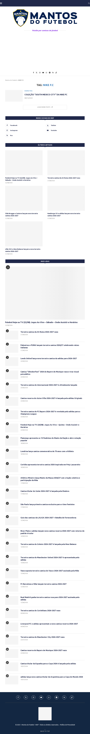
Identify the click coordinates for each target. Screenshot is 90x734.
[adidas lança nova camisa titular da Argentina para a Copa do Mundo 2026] (11, 680)
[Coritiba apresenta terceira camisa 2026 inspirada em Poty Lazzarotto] (11, 467)
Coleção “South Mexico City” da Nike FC (45, 94)
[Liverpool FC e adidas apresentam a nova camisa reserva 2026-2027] (11, 627)
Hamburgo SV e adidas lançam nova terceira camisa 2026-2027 (63, 215)
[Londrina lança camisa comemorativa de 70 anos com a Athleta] (11, 454)
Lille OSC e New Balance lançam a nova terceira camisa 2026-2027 (22, 250)
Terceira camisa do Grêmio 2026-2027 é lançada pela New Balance (48, 544)
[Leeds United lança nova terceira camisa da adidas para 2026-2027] (11, 361)
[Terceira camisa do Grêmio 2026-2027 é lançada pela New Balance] (11, 547)
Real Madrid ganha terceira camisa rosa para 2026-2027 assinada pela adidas (50, 598)
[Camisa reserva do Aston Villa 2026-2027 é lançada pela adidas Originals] (11, 401)
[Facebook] (33, 72)
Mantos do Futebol (11, 80)
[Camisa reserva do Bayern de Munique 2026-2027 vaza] (11, 653)
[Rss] (53, 72)
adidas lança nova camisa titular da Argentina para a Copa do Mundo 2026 (52, 677)
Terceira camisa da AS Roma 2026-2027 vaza (63, 178)
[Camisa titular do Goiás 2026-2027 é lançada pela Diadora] (11, 494)
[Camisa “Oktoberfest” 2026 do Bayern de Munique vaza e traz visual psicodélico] (11, 375)
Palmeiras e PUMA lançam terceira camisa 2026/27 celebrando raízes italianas (50, 346)
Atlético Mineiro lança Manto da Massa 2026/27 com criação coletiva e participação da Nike (50, 479)
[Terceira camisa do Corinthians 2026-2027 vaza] (11, 613)
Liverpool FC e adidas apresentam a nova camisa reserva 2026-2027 (49, 624)
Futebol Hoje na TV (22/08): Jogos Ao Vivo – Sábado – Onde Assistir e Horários (21, 179)
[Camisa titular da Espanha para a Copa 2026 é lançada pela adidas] (11, 666)
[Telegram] (49, 72)
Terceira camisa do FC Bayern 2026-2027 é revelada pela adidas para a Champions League (50, 413)
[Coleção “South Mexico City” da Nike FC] (14, 96)
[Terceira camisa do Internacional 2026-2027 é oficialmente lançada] (11, 388)
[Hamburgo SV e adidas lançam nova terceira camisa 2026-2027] (66, 198)
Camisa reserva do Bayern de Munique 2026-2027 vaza (44, 650)
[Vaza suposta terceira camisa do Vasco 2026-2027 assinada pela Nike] (11, 574)
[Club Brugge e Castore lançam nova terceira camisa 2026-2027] (24, 198)
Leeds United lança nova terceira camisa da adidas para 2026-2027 (49, 358)
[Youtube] (43, 72)
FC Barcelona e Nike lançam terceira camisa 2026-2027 (43, 584)
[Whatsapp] (46, 72)
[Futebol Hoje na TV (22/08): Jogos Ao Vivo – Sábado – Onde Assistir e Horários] (24, 162)
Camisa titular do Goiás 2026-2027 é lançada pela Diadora (45, 491)
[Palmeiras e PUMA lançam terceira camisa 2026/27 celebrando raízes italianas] (11, 348)
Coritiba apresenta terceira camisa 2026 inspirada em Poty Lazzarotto (50, 465)
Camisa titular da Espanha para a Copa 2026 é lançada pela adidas (48, 664)
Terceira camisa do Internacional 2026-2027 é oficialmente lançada (49, 385)
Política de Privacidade (67, 725)
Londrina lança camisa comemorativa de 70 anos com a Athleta (47, 451)
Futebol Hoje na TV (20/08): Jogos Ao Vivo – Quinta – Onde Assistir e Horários (50, 426)
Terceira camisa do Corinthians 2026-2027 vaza (40, 611)
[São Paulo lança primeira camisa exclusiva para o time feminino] (11, 507)
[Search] (89, 3)
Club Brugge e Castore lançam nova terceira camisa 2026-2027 (21, 215)
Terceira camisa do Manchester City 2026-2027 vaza (42, 637)
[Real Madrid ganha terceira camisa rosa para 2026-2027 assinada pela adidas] (11, 600)
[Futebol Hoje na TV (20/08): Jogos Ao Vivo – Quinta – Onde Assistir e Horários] (11, 428)
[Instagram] (39, 72)
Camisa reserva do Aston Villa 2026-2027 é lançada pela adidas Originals (51, 398)
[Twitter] (36, 72)
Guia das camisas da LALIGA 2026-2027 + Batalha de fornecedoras (48, 518)
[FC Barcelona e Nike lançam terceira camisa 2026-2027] (11, 587)
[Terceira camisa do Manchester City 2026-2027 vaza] (11, 640)
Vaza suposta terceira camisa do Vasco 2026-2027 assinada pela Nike (50, 571)
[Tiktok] (56, 72)
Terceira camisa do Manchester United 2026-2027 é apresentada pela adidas (50, 558)
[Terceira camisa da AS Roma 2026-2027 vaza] (66, 162)
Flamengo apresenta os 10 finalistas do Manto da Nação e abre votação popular (51, 439)
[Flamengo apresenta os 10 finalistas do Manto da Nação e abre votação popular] (11, 441)
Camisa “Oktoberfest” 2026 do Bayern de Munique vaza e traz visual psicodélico (50, 373)
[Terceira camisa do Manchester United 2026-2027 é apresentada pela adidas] (11, 560)
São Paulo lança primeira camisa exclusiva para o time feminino (48, 504)
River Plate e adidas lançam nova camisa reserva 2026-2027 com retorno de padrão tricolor (52, 532)
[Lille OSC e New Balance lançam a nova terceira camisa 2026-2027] (24, 233)
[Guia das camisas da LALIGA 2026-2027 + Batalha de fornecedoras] (11, 520)
